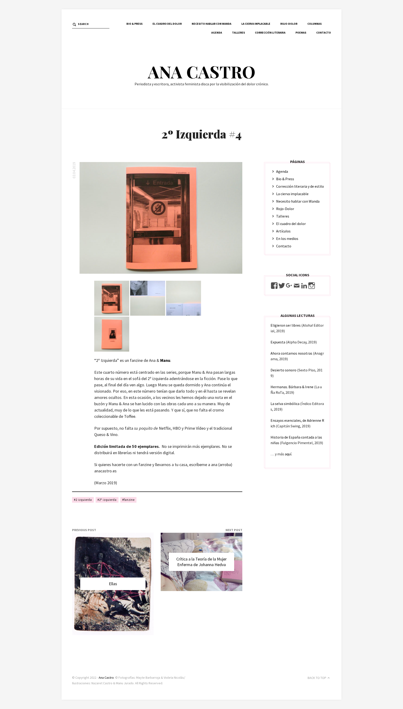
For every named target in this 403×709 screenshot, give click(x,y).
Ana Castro (201, 71)
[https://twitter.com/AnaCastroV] (281, 285)
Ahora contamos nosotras (291, 353)
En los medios (287, 238)
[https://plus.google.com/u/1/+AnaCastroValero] (289, 285)
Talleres (238, 32)
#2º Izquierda (107, 500)
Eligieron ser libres (286, 325)
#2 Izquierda (83, 500)
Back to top (317, 678)
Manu (165, 360)
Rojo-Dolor (288, 23)
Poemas (300, 32)
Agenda (216, 32)
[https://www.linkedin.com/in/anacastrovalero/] (304, 285)
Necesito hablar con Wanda (211, 23)
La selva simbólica (285, 403)
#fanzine (128, 500)
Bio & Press (134, 23)
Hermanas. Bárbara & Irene (292, 386)
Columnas (314, 23)
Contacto (323, 32)
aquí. (288, 454)
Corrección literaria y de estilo (300, 186)
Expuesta (278, 342)
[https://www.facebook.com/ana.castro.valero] (274, 285)
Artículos (283, 231)
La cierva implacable (255, 23)
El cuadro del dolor (167, 23)
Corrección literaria (270, 32)
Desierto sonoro (283, 370)
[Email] (296, 285)
